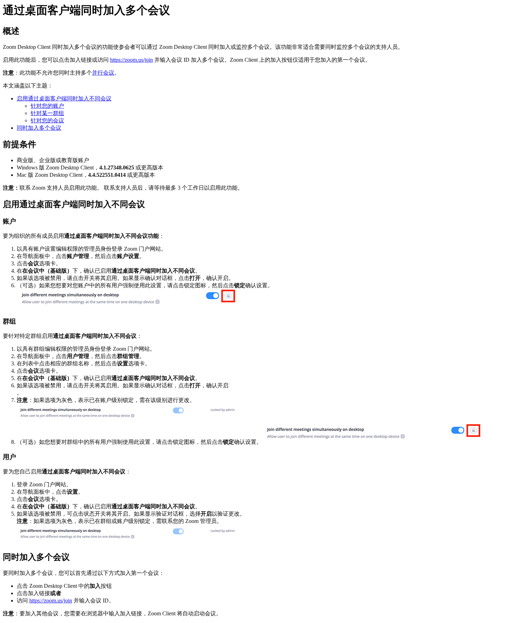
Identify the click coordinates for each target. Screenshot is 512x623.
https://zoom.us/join (131, 60)
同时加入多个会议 (39, 128)
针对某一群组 (47, 113)
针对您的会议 (47, 120)
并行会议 (103, 73)
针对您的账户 (47, 106)
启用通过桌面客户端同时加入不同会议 (64, 98)
